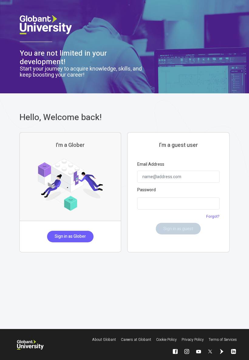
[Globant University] (30, 345)
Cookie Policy (166, 339)
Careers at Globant (136, 339)
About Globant (104, 339)
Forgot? (213, 216)
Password (146, 190)
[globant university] (86, 24)
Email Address (150, 164)
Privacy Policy (193, 339)
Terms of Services (223, 339)
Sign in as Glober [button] (70, 236)
